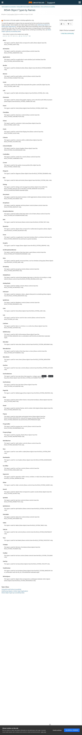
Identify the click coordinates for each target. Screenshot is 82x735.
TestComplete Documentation (9, 6)
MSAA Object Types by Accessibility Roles (13, 593)
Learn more (43, 732)
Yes (64, 24)
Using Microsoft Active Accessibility (11, 589)
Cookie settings (57, 730)
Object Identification (35, 6)
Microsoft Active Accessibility (48, 6)
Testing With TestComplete (23, 6)
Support (51, 2)
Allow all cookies (72, 730)
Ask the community (68, 33)
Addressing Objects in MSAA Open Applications (15, 591)
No (71, 24)
